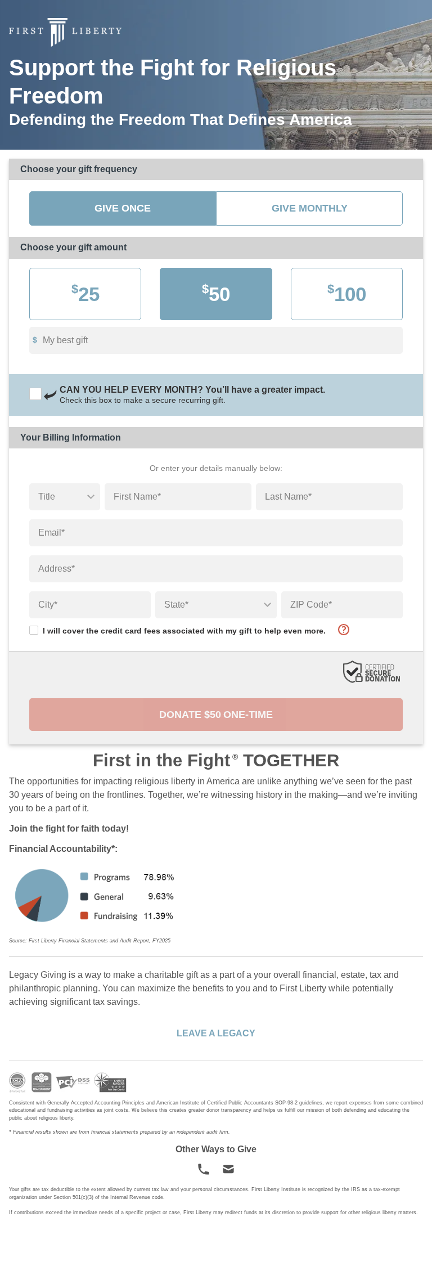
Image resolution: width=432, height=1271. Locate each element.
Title (46, 496)
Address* (56, 568)
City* (47, 604)
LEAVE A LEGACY (216, 1033)
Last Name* (288, 496)
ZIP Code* (311, 604)
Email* (51, 532)
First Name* (137, 496)
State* (176, 604)
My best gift (65, 340)
